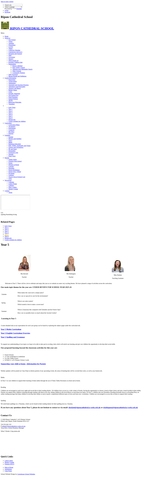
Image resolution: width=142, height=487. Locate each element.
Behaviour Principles (15, 102)
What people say (14, 60)
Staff (10, 55)
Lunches (11, 166)
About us (7, 38)
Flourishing (12, 45)
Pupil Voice (12, 156)
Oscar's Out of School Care (17, 177)
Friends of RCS (9, 464)
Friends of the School (15, 161)
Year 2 (10, 111)
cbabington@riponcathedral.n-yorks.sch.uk (120, 407)
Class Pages (8, 106)
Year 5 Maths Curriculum (11, 329)
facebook (7, 12)
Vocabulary (12, 126)
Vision (10, 41)
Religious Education (15, 144)
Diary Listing (13, 187)
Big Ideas (11, 132)
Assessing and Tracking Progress (19, 85)
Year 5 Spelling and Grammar (13, 337)
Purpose (11, 133)
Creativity (11, 130)
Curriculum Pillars (14, 125)
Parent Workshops (14, 170)
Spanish (11, 154)
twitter (7, 10)
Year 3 (10, 112)
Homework (12, 119)
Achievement (13, 81)
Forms (10, 163)
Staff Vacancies (13, 74)
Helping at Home (14, 165)
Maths (10, 142)
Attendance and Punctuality (17, 86)
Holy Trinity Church (18, 67)
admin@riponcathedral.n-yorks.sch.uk (13, 426)
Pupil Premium (13, 97)
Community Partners (18, 73)
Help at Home (9, 467)
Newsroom (8, 180)
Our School (12, 40)
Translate (19, 9)
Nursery (11, 59)
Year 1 (10, 109)
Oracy (10, 140)
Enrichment (12, 128)
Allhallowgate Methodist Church (22, 69)
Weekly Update (13, 189)
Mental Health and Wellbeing (17, 76)
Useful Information (10, 78)
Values (11, 48)
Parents (7, 158)
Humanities (12, 151)
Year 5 (10, 116)
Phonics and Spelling (15, 139)
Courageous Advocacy (15, 52)
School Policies (13, 99)
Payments (11, 173)
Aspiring (11, 43)
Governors (12, 57)
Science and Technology (16, 147)
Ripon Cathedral (17, 66)
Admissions (12, 83)
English (11, 137)
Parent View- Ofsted (15, 171)
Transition (12, 104)
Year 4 (10, 114)
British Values (13, 90)
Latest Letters (9, 460)
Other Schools (16, 71)
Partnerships (12, 64)
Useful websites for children (17, 121)
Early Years (12, 107)
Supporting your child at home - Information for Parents (23, 364)
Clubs (10, 92)
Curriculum (8, 123)
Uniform (11, 175)
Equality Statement (14, 93)
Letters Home (13, 184)
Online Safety (13, 159)
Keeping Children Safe (16, 62)
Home (6, 36)
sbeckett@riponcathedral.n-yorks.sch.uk (84, 407)
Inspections (12, 80)
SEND (11, 100)
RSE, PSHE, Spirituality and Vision (19, 145)
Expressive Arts (13, 152)
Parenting (11, 168)
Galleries (11, 185)
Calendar (11, 182)
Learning (7, 135)
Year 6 (10, 118)
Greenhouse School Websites (26, 474)
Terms (10, 192)
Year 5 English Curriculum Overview (15, 333)
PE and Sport (13, 149)
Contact (7, 191)
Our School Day (14, 95)
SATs (10, 178)
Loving (11, 47)
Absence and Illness (15, 88)
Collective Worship (14, 50)
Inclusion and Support (15, 53)
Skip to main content (7, 1)
